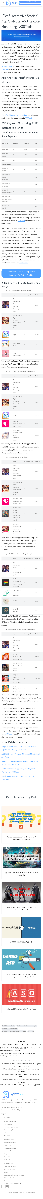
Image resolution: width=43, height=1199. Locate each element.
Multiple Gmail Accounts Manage (14, 1175)
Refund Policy (8, 1151)
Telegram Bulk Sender (10, 1178)
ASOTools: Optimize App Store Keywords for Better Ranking (21, 273)
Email (21, 1044)
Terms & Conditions (10, 1148)
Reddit (10, 1044)
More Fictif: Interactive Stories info (14, 115)
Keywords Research (10, 1121)
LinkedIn (33, 1044)
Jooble (6, 1172)
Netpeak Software (9, 1169)
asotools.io (23, 263)
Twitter (4, 1044)
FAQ (5, 1133)
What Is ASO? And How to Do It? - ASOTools (21, 1009)
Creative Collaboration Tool (12, 1184)
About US (7, 1157)
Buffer (27, 1044)
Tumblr (16, 1044)
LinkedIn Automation (10, 1166)
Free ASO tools (6, 66)
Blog (5, 1154)
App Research (8, 1124)
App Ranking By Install (10, 1130)
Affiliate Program (9, 1139)
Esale (5, 1181)
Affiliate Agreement (10, 1142)
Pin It (39, 1044)
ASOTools (5, 69)
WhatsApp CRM (8, 1163)
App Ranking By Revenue (11, 1127)
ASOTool (28, 118)
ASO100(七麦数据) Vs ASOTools (21, 942)
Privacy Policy (8, 1145)
